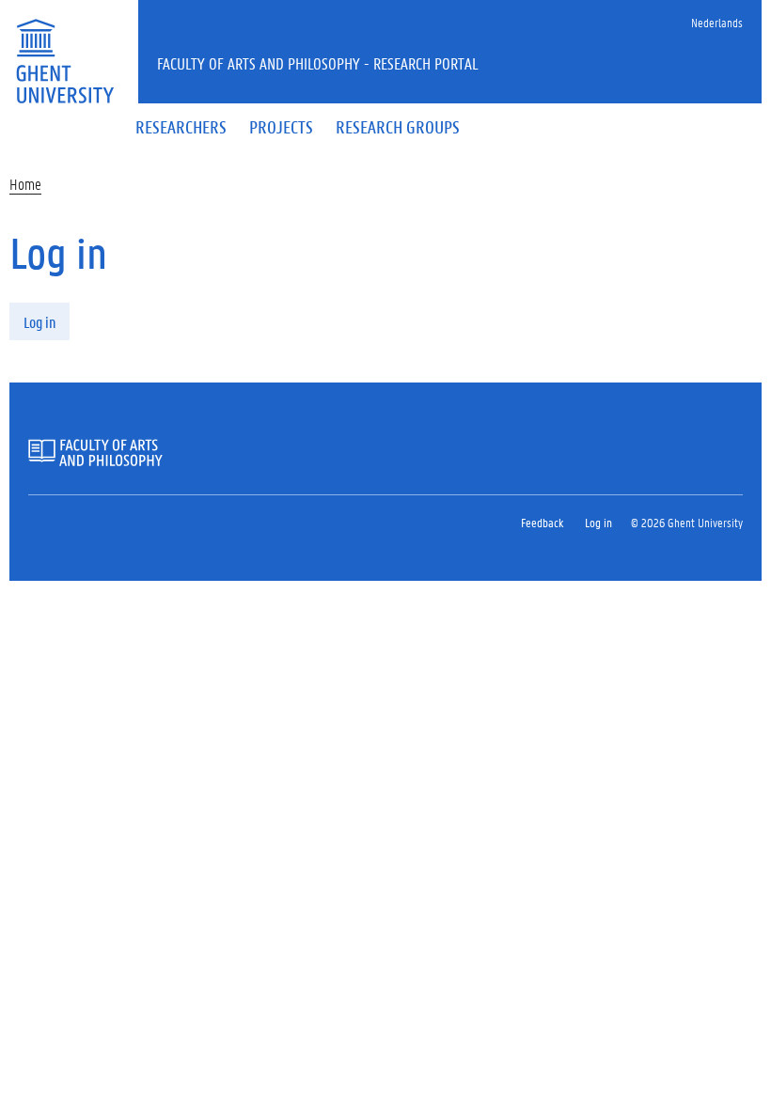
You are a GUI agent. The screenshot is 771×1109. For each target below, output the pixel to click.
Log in (39, 322)
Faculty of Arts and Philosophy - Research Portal (318, 63)
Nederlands (717, 22)
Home (25, 184)
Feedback (542, 522)
